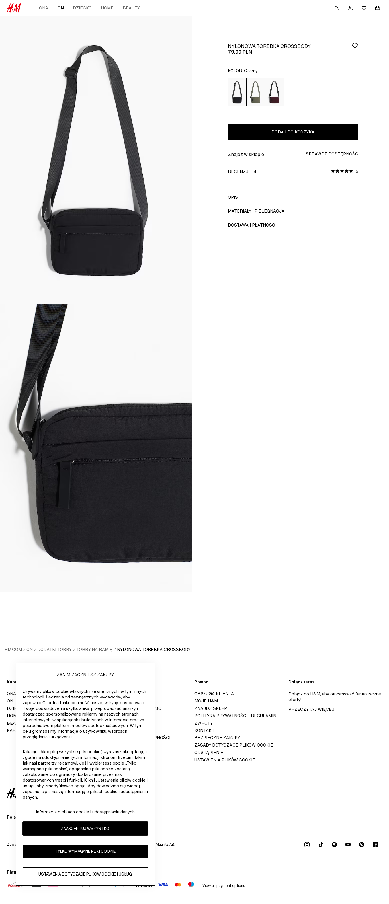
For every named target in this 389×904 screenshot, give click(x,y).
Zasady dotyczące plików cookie (234, 745)
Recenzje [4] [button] (242, 171)
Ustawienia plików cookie (225, 759)
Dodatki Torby (54, 649)
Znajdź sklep (211, 708)
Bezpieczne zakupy (217, 737)
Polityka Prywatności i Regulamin (235, 715)
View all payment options (223, 886)
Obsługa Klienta (214, 693)
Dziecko (82, 7)
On (60, 7)
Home (107, 7)
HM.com (13, 649)
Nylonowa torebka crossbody (154, 649)
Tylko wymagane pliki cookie (85, 851)
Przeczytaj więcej (311, 709)
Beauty (131, 7)
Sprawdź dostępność (332, 153)
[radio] (237, 92)
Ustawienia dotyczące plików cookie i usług (85, 874)
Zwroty (204, 723)
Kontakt (204, 730)
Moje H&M (206, 700)
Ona (43, 7)
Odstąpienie (209, 752)
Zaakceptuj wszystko (85, 828)
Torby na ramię (94, 649)
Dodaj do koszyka (292, 132)
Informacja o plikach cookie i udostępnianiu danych (85, 812)
